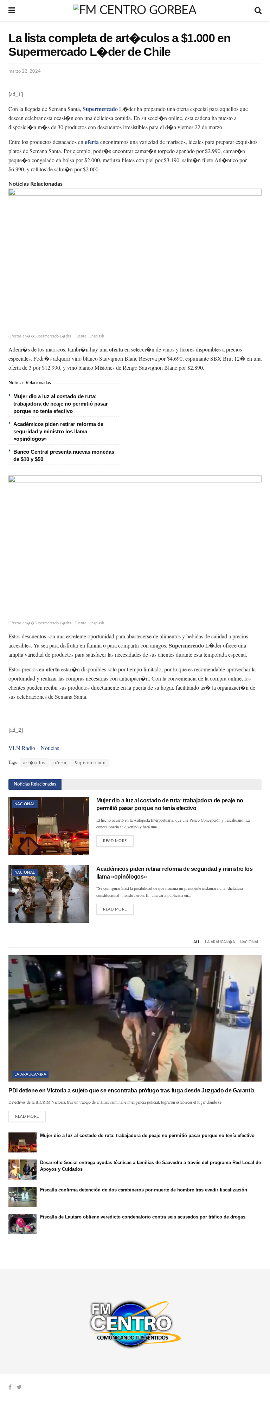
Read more (115, 841)
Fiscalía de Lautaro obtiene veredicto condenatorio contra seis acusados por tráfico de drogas (142, 1217)
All (196, 942)
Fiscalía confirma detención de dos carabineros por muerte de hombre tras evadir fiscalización (143, 1190)
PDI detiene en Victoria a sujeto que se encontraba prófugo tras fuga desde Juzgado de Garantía (131, 1090)
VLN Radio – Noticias (33, 747)
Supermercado (90, 763)
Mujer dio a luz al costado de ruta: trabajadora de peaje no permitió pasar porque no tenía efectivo (60, 403)
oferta (59, 763)
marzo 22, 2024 (24, 71)
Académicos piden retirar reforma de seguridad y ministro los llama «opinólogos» (58, 431)
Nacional (24, 804)
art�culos (34, 763)
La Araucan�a (220, 942)
